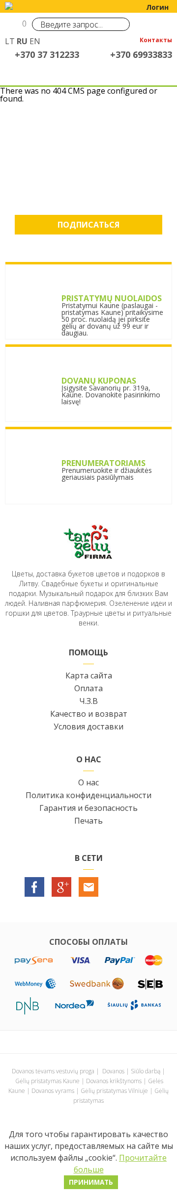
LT (10, 41)
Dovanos (113, 1071)
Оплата (88, 688)
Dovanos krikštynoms (114, 1081)
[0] (13, 27)
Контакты (156, 40)
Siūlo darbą (145, 1071)
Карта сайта (88, 675)
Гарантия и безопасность (88, 808)
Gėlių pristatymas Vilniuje (114, 1091)
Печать (88, 820)
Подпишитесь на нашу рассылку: (89, 171)
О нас (88, 782)
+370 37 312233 (47, 54)
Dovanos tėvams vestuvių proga (53, 1071)
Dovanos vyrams (52, 1091)
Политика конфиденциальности (88, 795)
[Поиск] (120, 24)
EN (35, 41)
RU (22, 41)
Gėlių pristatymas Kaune (47, 1081)
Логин (157, 7)
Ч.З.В (88, 701)
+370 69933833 (141, 54)
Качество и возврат (88, 713)
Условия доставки (88, 726)
